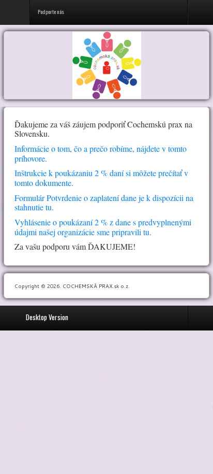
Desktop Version (47, 317)
